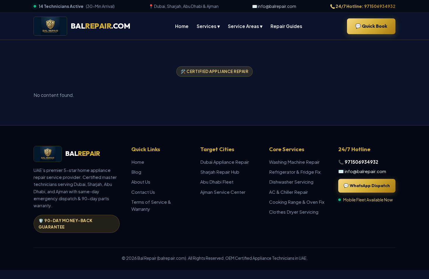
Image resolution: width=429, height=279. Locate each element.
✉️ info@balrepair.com (274, 6)
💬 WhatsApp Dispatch (366, 185)
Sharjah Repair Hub (219, 172)
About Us (140, 181)
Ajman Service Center (222, 192)
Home (182, 26)
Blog (136, 172)
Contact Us (143, 192)
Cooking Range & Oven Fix (296, 202)
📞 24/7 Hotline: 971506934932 (362, 6)
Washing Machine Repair (294, 162)
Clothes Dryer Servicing (293, 212)
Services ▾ (208, 26)
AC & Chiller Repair (288, 192)
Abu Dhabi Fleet (216, 181)
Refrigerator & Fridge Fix (294, 172)
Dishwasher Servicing (291, 181)
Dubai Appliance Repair (224, 162)
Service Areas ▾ (245, 26)
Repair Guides (286, 26)
